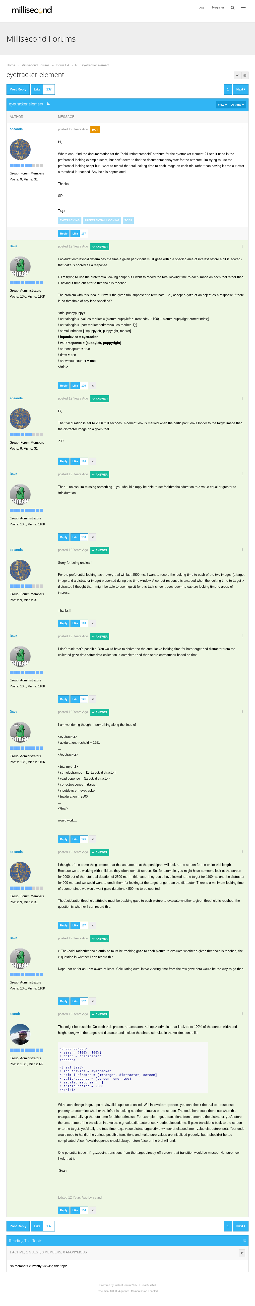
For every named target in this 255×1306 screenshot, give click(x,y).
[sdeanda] (20, 149)
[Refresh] (242, 1253)
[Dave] (20, 266)
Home (11, 65)
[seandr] (20, 1034)
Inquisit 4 (62, 65)
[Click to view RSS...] (48, 104)
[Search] (232, 7)
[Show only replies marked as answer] (237, 75)
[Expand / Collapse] (245, 1241)
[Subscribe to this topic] (245, 75)
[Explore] (243, 7)
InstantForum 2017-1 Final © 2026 (135, 1285)
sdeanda (16, 129)
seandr (98, 1197)
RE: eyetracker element (92, 65)
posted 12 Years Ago (73, 129)
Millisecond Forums (35, 65)
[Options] (242, 129)
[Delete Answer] (92, 385)
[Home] (31, 11)
